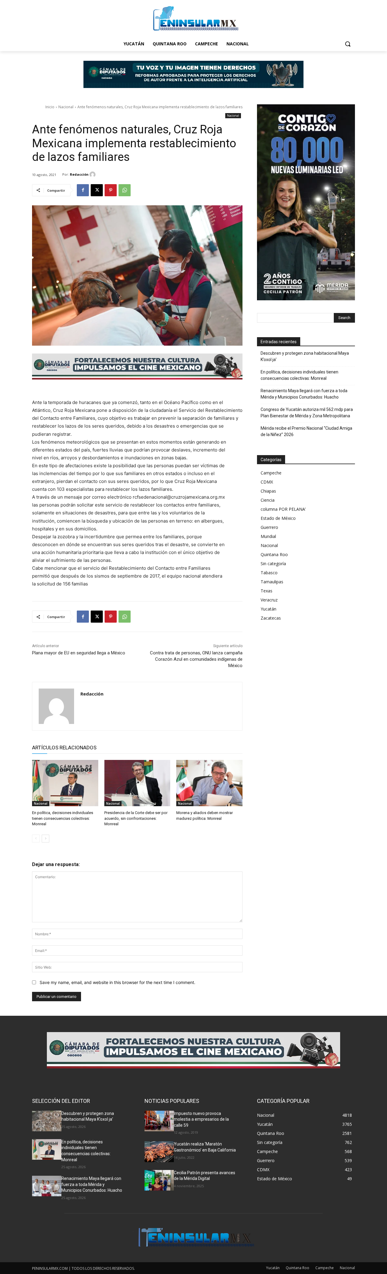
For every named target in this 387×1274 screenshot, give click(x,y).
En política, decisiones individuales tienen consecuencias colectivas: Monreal (62, 818)
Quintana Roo (274, 554)
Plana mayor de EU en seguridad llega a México (78, 653)
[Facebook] (83, 190)
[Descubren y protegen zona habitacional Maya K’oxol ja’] (46, 1121)
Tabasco (269, 572)
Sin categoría (273, 563)
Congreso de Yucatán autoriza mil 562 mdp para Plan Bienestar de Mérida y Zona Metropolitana (307, 412)
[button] (347, 44)
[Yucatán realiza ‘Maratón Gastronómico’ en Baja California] (159, 1151)
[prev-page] (36, 838)
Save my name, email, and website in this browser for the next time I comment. (117, 982)
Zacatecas (271, 618)
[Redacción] (93, 174)
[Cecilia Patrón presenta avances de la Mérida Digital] (159, 1180)
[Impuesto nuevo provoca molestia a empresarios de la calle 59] (159, 1121)
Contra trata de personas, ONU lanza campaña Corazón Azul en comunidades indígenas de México (196, 659)
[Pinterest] (111, 190)
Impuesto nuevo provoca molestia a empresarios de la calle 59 (201, 1119)
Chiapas (268, 491)
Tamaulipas (272, 582)
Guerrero (269, 527)
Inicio (49, 106)
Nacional (65, 106)
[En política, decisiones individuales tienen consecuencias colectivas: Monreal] (65, 783)
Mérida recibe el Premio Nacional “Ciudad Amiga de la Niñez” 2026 (306, 431)
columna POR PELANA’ (283, 509)
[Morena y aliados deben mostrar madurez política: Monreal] (209, 783)
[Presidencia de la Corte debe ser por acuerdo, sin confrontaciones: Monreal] (137, 783)
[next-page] (45, 838)
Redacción (79, 174)
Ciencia (268, 500)
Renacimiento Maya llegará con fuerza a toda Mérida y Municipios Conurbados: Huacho (304, 393)
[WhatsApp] (125, 190)
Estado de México (278, 518)
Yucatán (268, 609)
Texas (266, 591)
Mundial (268, 536)
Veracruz (269, 600)
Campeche (271, 473)
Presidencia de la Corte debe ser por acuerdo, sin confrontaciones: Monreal (135, 818)
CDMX (267, 482)
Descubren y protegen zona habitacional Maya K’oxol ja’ (305, 356)
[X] (97, 190)
